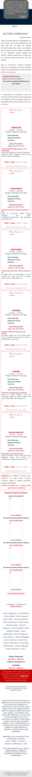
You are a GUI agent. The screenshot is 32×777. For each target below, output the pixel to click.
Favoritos (11, 140)
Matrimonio (17, 744)
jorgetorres (16, 249)
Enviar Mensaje (13, 135)
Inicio (4, 748)
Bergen (8, 132)
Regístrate (24, 676)
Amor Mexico (8, 637)
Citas (25, 744)
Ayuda (25, 753)
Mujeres (20, 659)
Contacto (21, 741)
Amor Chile (7, 619)
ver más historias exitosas (16, 593)
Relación (8, 744)
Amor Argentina (9, 613)
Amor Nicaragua (22, 637)
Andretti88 (16, 127)
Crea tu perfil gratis (16, 520)
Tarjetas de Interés (14, 138)
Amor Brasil (9, 616)
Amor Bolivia (23, 613)
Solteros (12, 668)
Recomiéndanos (16, 755)
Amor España (17, 628)
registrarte (27, 55)
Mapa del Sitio (16, 753)
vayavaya (16, 371)
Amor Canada (21, 616)
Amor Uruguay (21, 646)
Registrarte (6, 476)
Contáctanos (22, 750)
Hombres (11, 659)
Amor (8, 741)
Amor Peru (22, 640)
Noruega (23, 132)
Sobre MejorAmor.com (15, 748)
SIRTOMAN (16, 310)
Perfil (6, 162)
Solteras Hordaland (9, 72)
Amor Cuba (23, 622)
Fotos (13, 162)
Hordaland (15, 132)
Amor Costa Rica (10, 622)
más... (23, 649)
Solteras (20, 668)
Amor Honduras (20, 634)
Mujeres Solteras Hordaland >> (13, 79)
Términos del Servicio (12, 752)
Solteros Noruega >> (25, 37)
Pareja (14, 741)
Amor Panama (11, 640)
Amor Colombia (20, 619)
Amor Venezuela (12, 649)
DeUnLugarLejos (16, 432)
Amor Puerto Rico (11, 643)
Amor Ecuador (12, 625)
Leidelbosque (16, 188)
